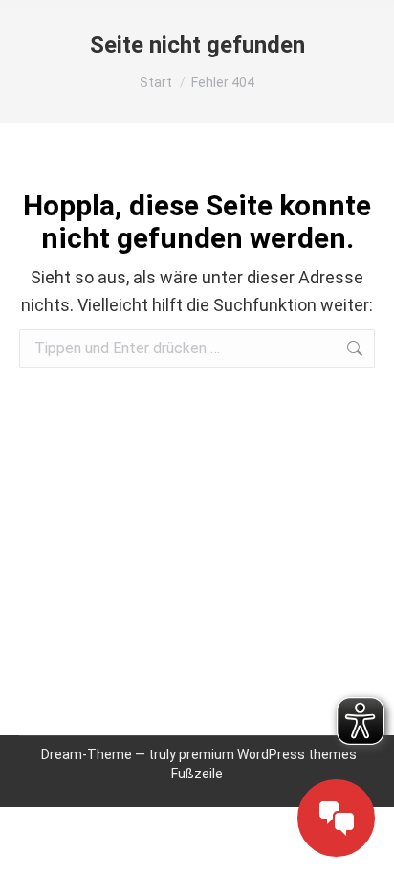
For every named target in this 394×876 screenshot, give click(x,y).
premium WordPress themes (268, 754)
